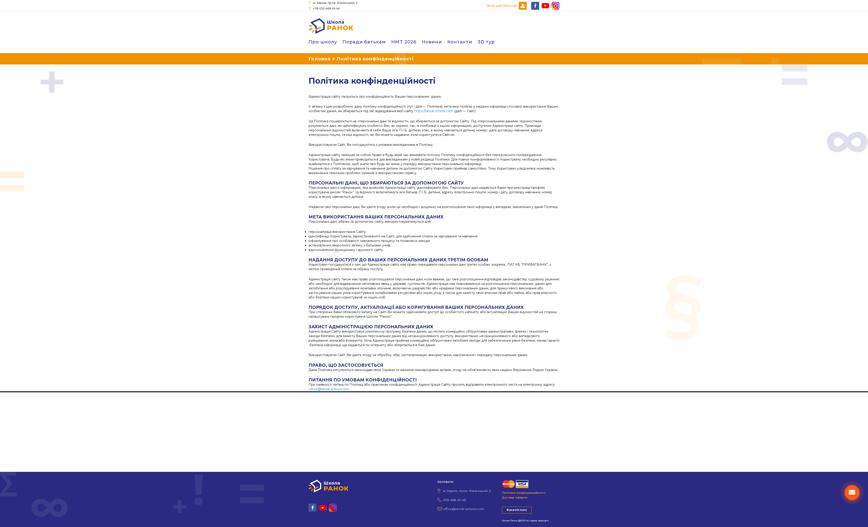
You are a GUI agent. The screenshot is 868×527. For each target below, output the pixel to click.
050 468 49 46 (454, 500)
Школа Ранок (510, 520)
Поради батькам (364, 42)
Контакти (459, 42)
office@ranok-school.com (329, 389)
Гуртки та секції (13, 407)
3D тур (486, 42)
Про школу (323, 42)
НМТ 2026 (403, 42)
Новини (432, 42)
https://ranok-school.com (433, 111)
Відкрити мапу (517, 509)
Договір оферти (514, 497)
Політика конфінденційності (523, 492)
